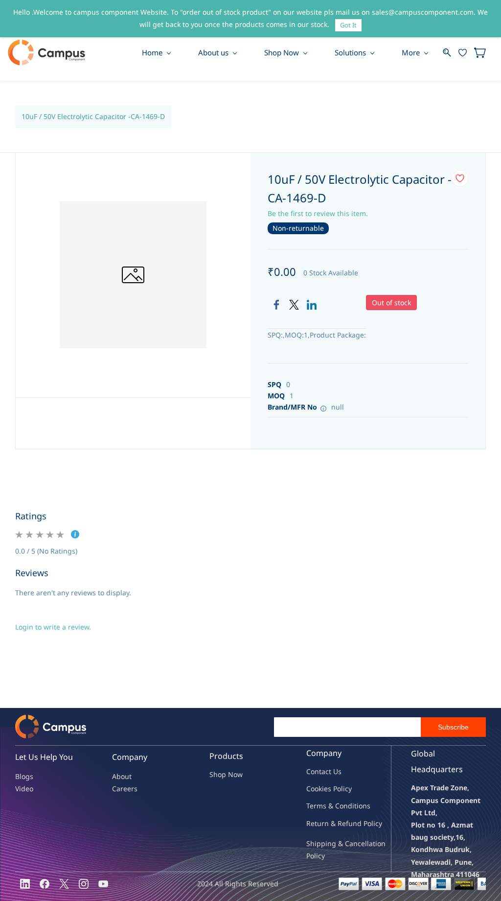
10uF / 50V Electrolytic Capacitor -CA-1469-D (93, 116)
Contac (317, 771)
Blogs (24, 776)
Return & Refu (329, 823)
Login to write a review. (53, 627)
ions (363, 805)
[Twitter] (294, 304)
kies (325, 788)
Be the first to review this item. (318, 213)
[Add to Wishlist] (460, 178)
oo (315, 788)
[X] (64, 884)
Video (24, 788)
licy (346, 788)
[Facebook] (276, 304)
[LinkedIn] (311, 304)
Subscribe (453, 727)
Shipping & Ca (329, 843)
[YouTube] (103, 884)
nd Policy (367, 823)
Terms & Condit (331, 805)
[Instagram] (83, 884)
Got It (348, 25)
